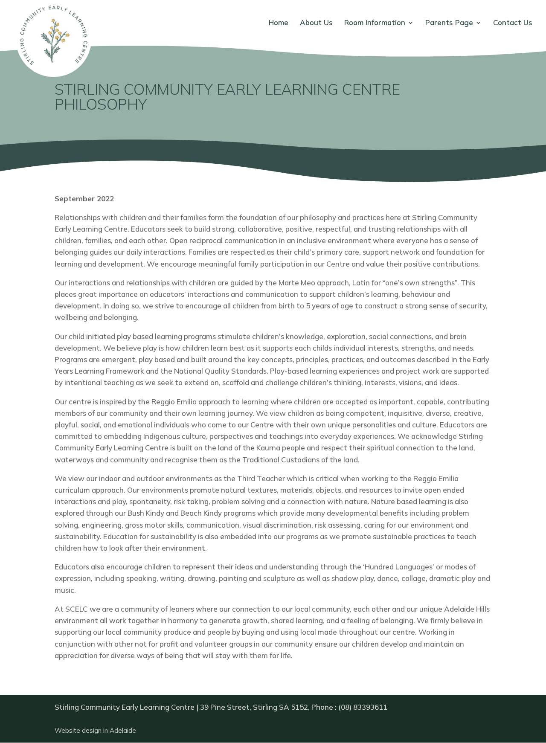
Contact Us (512, 23)
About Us (316, 23)
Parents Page (449, 23)
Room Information (374, 23)
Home (278, 23)
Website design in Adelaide (95, 730)
